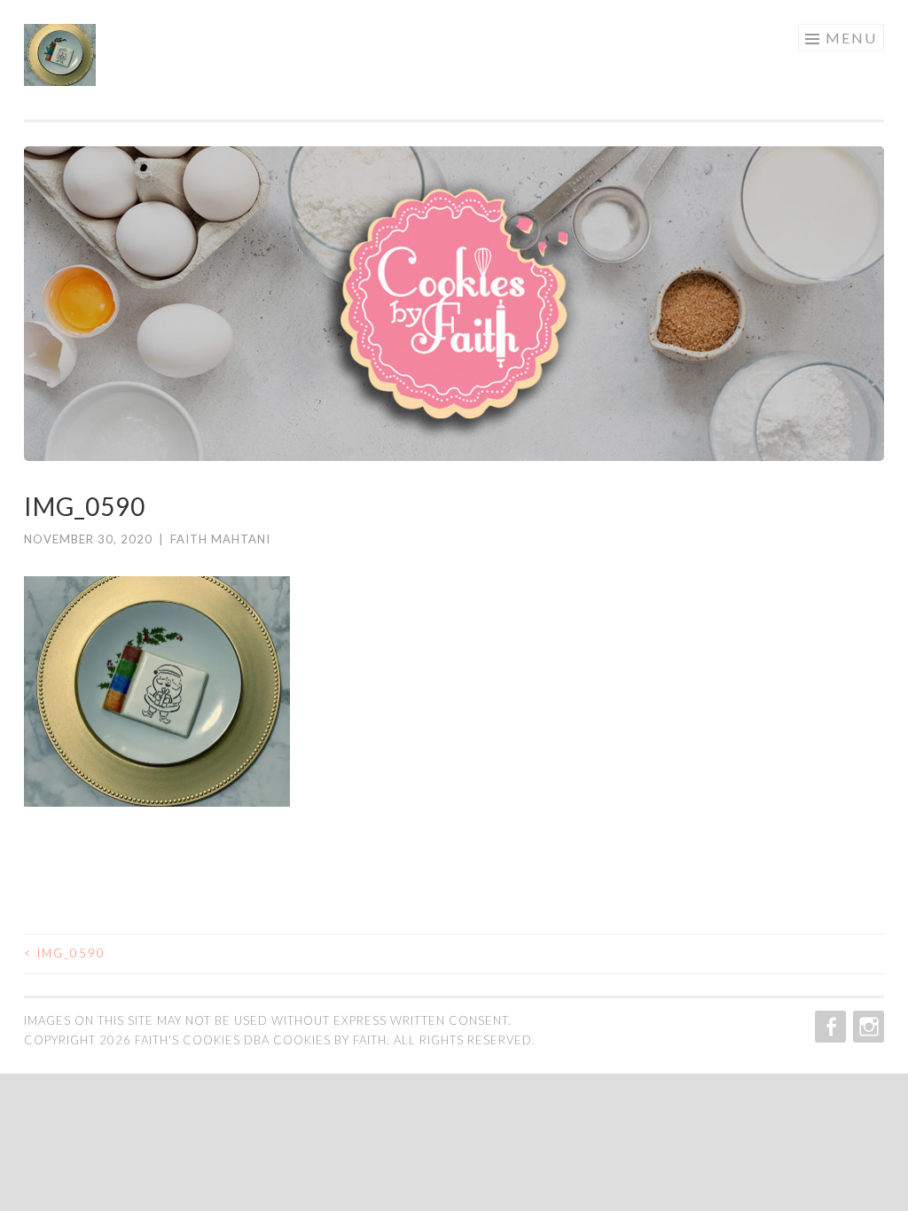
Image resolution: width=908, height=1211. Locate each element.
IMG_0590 (65, 953)
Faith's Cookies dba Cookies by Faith (261, 1040)
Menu (851, 37)
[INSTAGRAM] (866, 1027)
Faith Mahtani (220, 539)
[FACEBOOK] (828, 1027)
